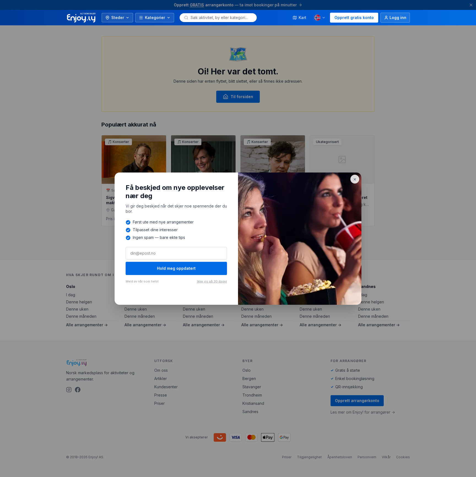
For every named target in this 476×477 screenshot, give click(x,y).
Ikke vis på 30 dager (212, 281)
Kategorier (155, 17)
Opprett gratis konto (354, 17)
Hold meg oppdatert (176, 268)
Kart (302, 17)
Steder (117, 17)
